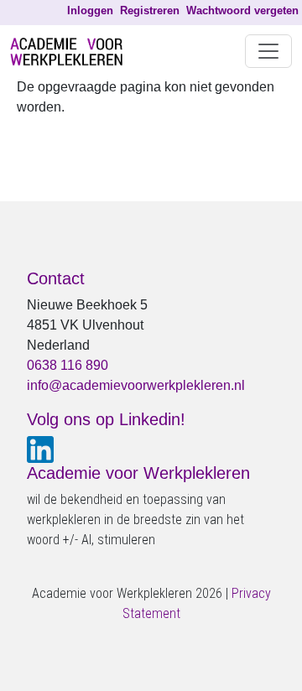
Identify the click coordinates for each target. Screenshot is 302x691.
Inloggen (90, 10)
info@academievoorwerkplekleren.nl (136, 385)
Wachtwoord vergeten (242, 10)
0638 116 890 (67, 365)
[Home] (73, 51)
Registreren (150, 10)
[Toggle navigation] (268, 51)
